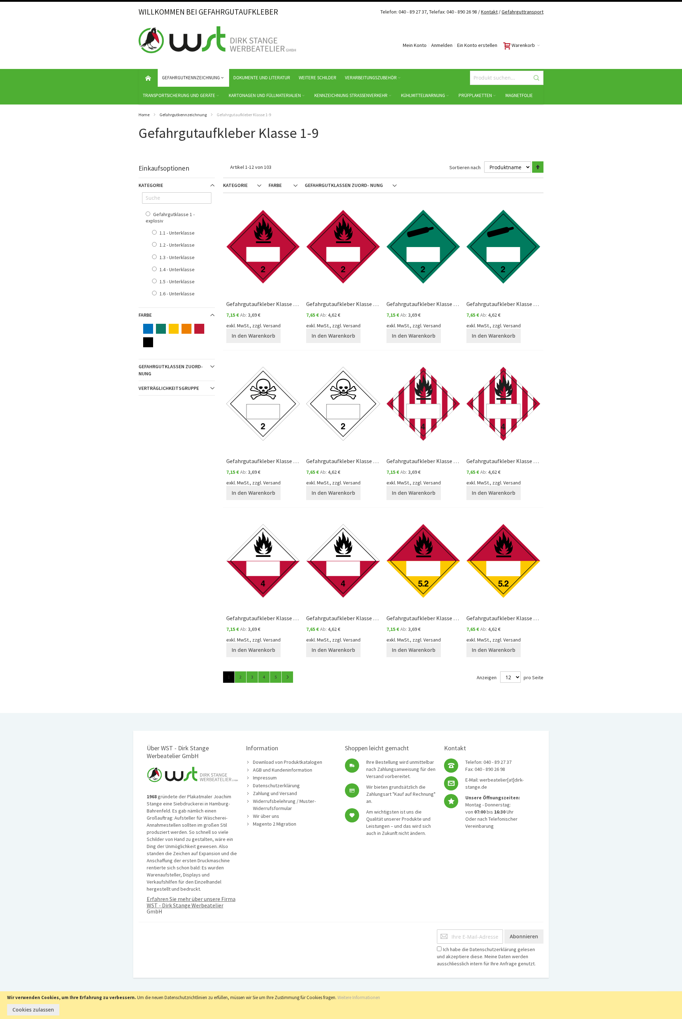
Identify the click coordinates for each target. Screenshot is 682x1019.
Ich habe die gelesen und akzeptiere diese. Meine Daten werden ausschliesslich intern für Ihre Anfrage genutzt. (486, 956)
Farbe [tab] (275, 185)
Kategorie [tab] (235, 185)
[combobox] (506, 78)
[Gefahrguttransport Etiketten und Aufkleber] (501, 12)
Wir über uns (266, 816)
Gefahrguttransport (522, 12)
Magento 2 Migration (274, 824)
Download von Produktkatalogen (287, 762)
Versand (272, 325)
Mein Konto (415, 45)
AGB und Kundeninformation (282, 770)
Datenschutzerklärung (276, 785)
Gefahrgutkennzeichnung (183, 114)
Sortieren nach (465, 167)
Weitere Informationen (358, 997)
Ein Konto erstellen (477, 45)
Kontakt (489, 12)
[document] (341, 1005)
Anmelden (442, 45)
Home (144, 114)
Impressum (265, 777)
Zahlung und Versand (275, 793)
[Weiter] (287, 677)
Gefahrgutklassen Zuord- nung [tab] (344, 185)
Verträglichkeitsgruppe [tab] (169, 388)
